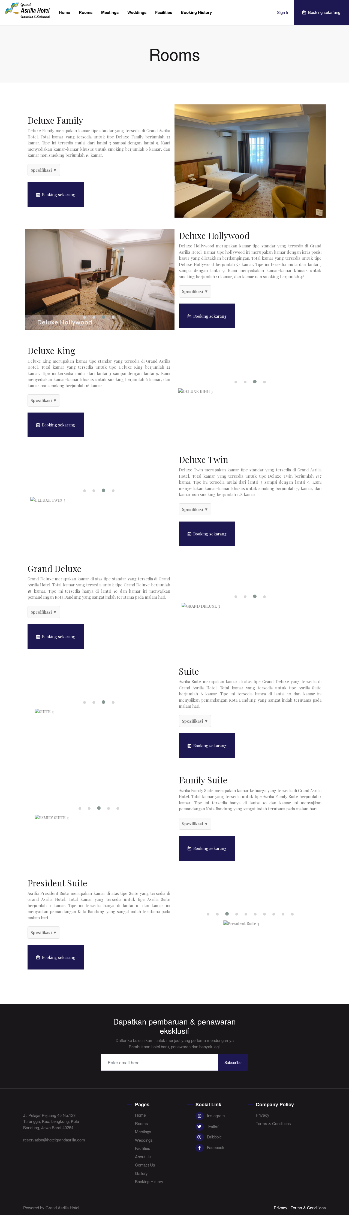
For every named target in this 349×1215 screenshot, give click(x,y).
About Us (143, 1156)
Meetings (110, 12)
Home (64, 12)
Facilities (163, 12)
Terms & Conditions (273, 1123)
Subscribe (233, 1062)
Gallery (141, 1173)
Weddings (136, 12)
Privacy (262, 1115)
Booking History (196, 12)
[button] (84, 317)
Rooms (85, 12)
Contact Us (145, 1165)
